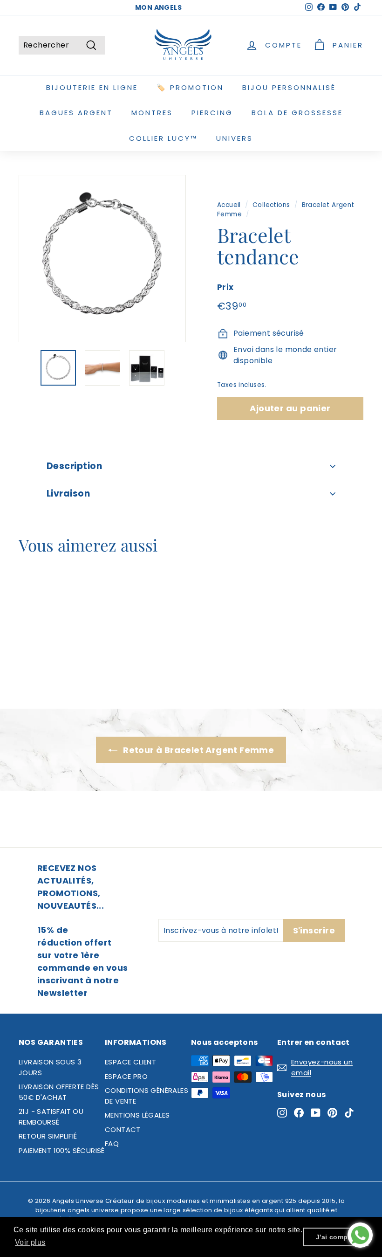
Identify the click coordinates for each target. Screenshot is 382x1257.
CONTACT (123, 1129)
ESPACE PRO (126, 1076)
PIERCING (212, 112)
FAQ (112, 1143)
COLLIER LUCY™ (163, 138)
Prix (225, 287)
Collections (271, 204)
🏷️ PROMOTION (190, 87)
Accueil (229, 204)
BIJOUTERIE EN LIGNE (92, 87)
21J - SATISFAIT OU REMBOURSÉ (51, 1116)
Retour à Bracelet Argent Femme (197, 750)
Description (74, 466)
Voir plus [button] (30, 1242)
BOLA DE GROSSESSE (297, 112)
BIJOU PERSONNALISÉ (289, 87)
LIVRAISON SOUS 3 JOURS (50, 1067)
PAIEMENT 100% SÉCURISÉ (62, 1150)
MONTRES (152, 112)
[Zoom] (102, 258)
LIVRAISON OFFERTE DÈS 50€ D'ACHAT (59, 1092)
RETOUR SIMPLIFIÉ (48, 1136)
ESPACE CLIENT (130, 1062)
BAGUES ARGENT (76, 112)
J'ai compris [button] (336, 1237)
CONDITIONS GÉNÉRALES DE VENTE (146, 1095)
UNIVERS (234, 138)
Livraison (68, 493)
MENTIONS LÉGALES (137, 1115)
